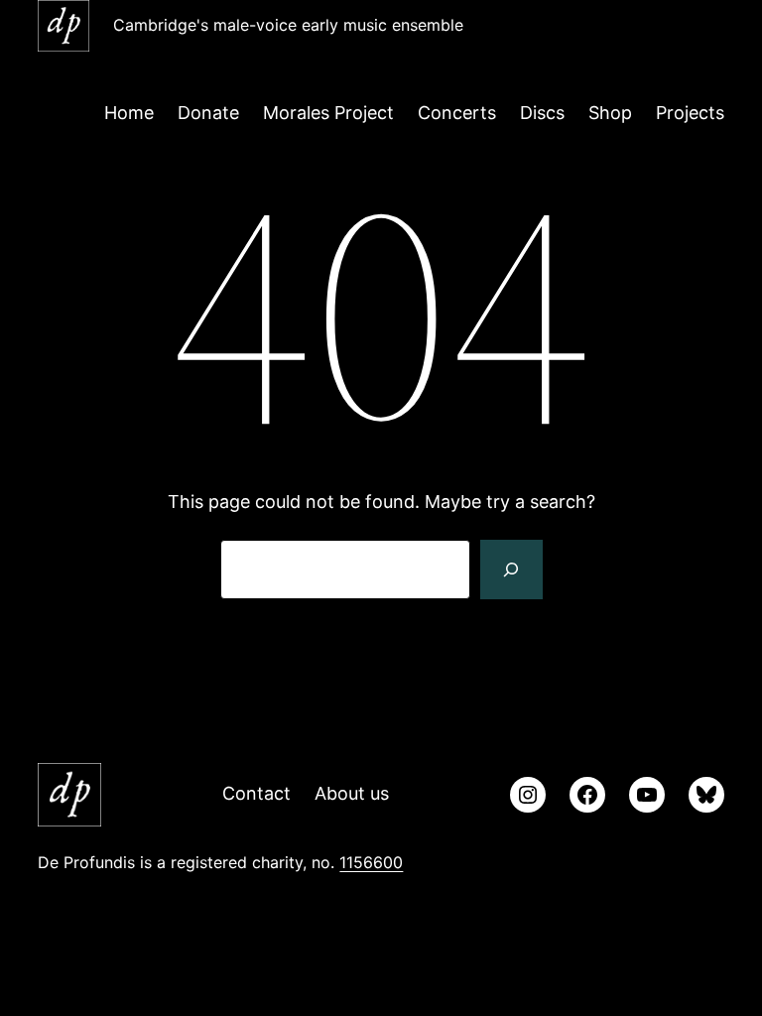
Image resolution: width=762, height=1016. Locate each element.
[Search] (511, 569)
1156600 (371, 862)
